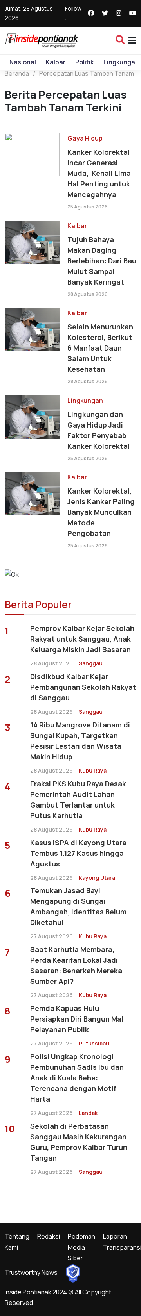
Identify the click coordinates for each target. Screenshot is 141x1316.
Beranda (17, 73)
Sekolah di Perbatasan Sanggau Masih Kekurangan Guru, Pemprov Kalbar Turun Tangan (78, 1141)
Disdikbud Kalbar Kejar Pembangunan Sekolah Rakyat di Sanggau (83, 687)
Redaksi (48, 1236)
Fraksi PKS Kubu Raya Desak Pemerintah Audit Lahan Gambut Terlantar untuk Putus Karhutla (78, 799)
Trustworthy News (31, 1272)
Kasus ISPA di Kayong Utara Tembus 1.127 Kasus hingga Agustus (78, 853)
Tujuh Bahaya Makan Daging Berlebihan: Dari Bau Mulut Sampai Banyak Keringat (101, 261)
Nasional (22, 62)
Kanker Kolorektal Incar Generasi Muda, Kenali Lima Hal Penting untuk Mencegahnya (99, 173)
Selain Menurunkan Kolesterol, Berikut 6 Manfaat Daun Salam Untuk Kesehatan (100, 348)
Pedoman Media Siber (81, 1247)
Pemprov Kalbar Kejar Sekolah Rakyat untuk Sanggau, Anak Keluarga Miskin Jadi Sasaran (82, 638)
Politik (84, 62)
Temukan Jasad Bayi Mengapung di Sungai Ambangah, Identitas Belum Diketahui (78, 906)
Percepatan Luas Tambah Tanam (86, 73)
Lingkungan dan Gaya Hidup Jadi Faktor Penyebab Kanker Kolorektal (98, 430)
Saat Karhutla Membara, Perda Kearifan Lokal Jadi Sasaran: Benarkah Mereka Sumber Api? (76, 965)
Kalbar (55, 62)
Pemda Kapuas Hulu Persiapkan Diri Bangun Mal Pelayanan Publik (76, 1018)
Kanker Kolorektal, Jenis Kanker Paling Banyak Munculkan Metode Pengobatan (101, 512)
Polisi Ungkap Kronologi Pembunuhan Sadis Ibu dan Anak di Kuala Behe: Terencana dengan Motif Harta (77, 1078)
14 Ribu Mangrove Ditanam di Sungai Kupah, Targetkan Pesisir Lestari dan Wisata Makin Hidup (80, 740)
